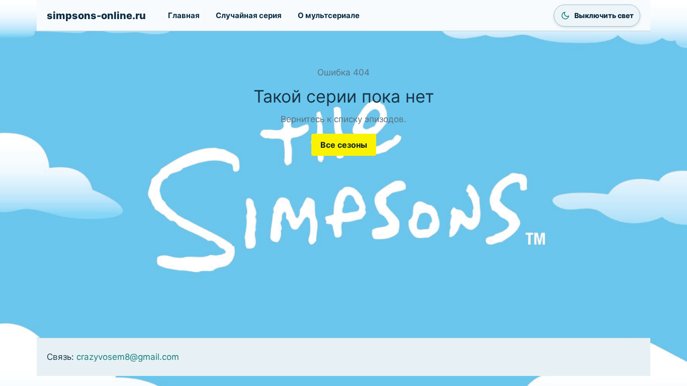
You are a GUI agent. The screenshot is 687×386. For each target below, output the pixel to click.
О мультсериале (329, 15)
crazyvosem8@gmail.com (127, 357)
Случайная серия (249, 15)
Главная (184, 15)
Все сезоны (343, 145)
